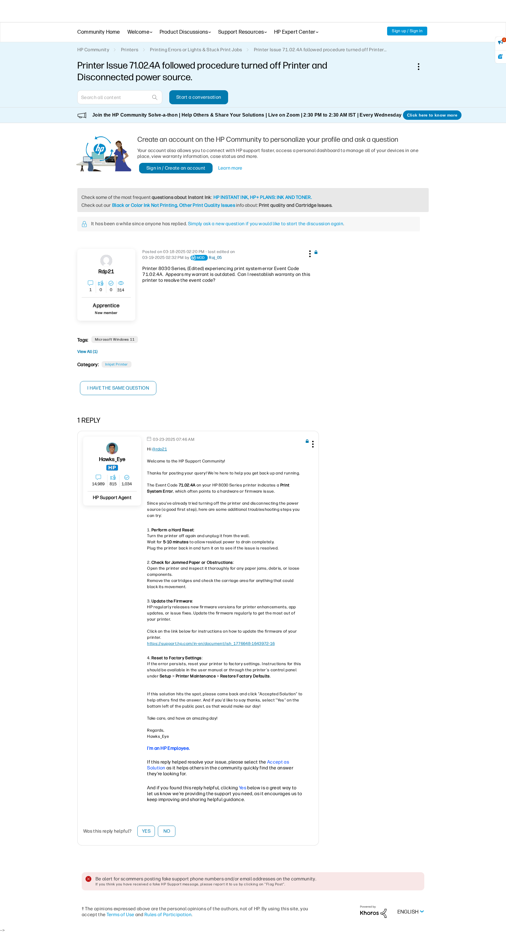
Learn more (230, 168)
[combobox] (119, 97)
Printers (130, 49)
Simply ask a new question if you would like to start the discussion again (265, 223)
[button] (309, 253)
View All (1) (87, 351)
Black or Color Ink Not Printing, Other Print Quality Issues (173, 205)
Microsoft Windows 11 (115, 339)
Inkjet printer (116, 364)
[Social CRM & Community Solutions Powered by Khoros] (373, 911)
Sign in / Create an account (176, 168)
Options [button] (422, 66)
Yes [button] (146, 831)
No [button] (166, 831)
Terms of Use (120, 914)
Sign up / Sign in (407, 30)
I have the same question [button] (118, 388)
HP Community (93, 49)
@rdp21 (159, 449)
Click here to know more (432, 115)
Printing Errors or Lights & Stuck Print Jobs (196, 49)
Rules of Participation (168, 914)
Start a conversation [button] (198, 97)
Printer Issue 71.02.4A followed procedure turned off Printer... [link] (320, 49)
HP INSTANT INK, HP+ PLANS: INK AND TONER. (262, 197)
